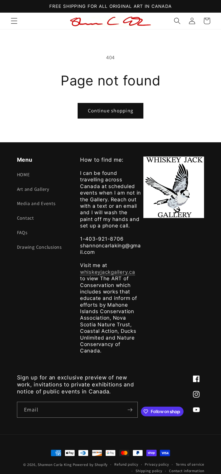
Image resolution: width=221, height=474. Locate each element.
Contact (25, 218)
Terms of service (190, 464)
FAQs (22, 232)
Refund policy (126, 464)
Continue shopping (110, 110)
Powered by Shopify (90, 464)
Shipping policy (149, 470)
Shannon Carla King (55, 464)
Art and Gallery (33, 189)
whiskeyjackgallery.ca (107, 272)
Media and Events (36, 203)
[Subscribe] (130, 409)
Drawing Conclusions (39, 247)
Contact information (186, 470)
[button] (14, 20)
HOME (23, 174)
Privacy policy (157, 464)
